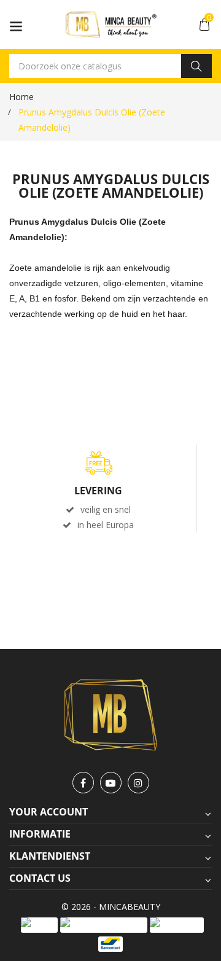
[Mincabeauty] (110, 714)
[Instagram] (138, 782)
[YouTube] (111, 782)
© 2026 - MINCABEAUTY (110, 906)
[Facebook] (83, 782)
